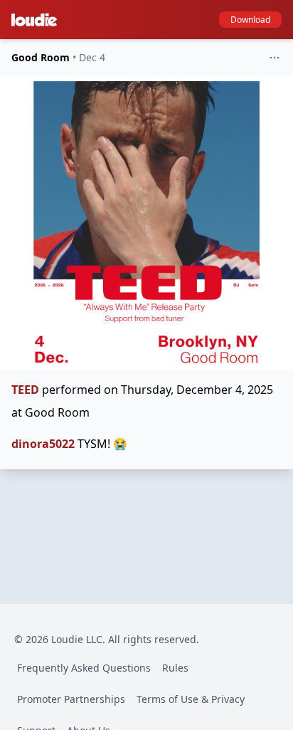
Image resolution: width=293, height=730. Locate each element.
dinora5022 (43, 444)
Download (250, 20)
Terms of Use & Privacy (191, 699)
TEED (25, 389)
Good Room (40, 57)
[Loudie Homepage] (37, 20)
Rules (175, 667)
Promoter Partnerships (71, 699)
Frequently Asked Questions (84, 667)
